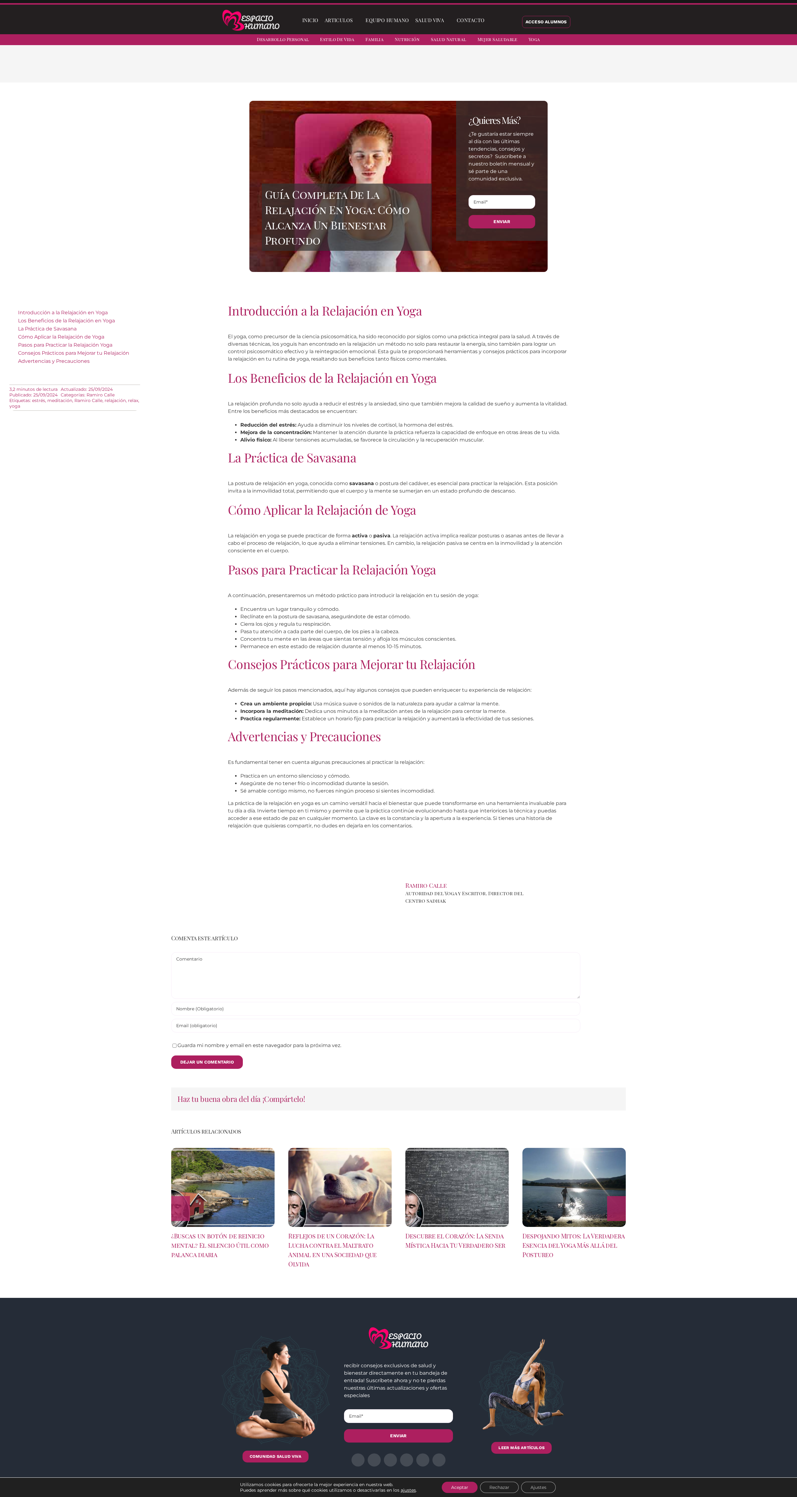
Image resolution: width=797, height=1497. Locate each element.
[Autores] (551, 884)
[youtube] (773, 40)
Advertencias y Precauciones (54, 361)
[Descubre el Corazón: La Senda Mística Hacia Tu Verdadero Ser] (457, 1151)
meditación (59, 400)
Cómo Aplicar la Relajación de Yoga (61, 337)
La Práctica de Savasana (47, 329)
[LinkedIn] (498, 68)
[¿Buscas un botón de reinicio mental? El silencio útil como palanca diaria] (223, 1151)
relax (133, 400)
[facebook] (729, 40)
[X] (488, 68)
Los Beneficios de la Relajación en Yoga (66, 321)
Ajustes (538, 1487)
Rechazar (499, 1487)
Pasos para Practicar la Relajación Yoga (65, 345)
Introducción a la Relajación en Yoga (63, 313)
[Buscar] (493, 20)
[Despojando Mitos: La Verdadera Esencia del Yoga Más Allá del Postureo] (574, 1151)
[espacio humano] (251, 11)
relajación (115, 400)
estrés (38, 400)
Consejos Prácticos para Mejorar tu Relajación (73, 353)
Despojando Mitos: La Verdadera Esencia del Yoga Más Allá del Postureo (573, 1245)
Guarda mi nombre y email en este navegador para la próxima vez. (259, 1045)
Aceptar (459, 1487)
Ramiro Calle (101, 395)
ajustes (408, 1490)
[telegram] (762, 40)
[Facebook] (478, 68)
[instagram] (751, 40)
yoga (14, 406)
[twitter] (740, 40)
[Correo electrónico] (528, 68)
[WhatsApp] (508, 68)
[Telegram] (518, 68)
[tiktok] (785, 40)
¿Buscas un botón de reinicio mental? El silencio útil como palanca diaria (219, 1245)
